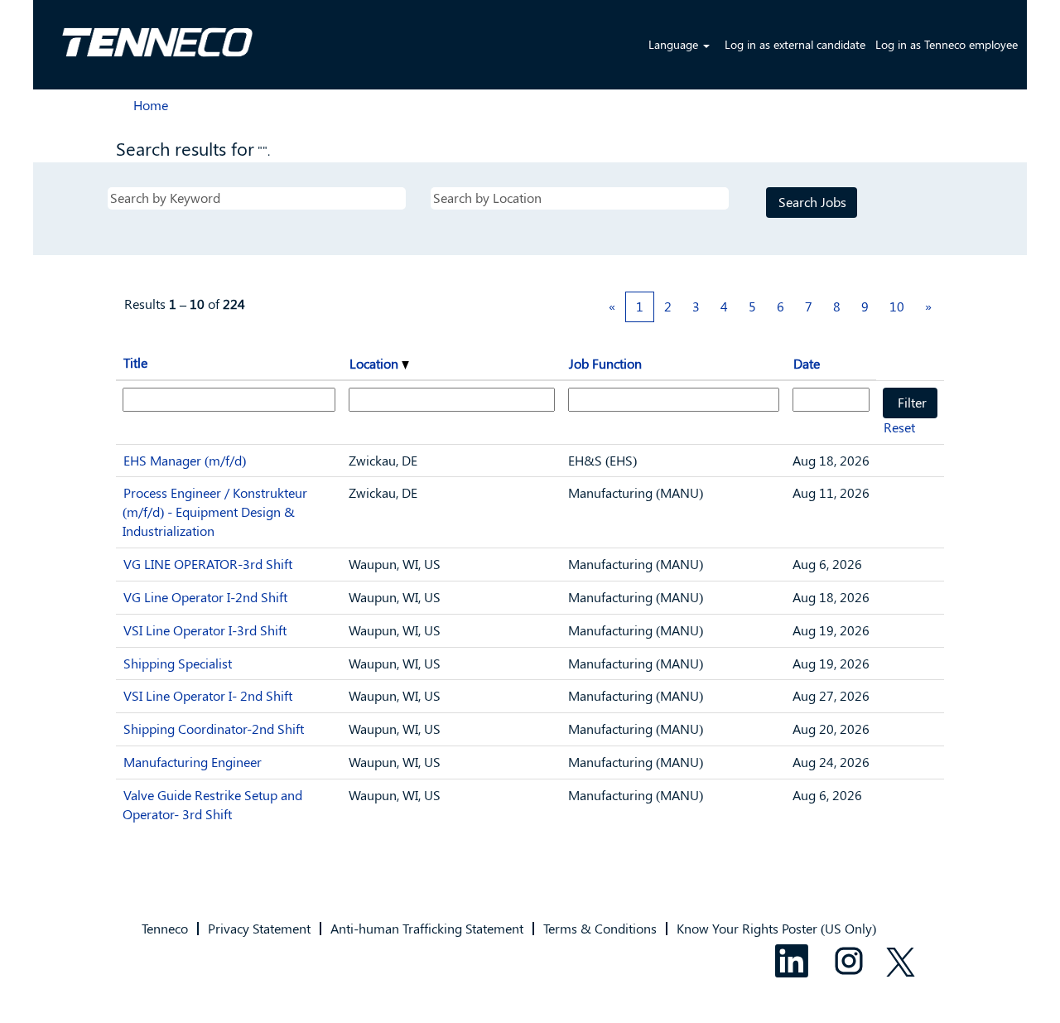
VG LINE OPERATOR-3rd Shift (207, 563)
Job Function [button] (605, 363)
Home (150, 104)
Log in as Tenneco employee (946, 44)
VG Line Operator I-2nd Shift (205, 597)
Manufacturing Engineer (192, 761)
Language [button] (674, 44)
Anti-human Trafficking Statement (426, 928)
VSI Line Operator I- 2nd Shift (207, 695)
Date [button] (806, 363)
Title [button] (135, 362)
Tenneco (165, 928)
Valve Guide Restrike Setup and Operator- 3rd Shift (212, 804)
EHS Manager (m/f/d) (184, 460)
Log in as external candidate (795, 44)
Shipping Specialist (177, 663)
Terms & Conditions (600, 928)
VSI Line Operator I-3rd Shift (205, 630)
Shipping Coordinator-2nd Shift (213, 728)
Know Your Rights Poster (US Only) (776, 928)
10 (896, 306)
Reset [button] (899, 427)
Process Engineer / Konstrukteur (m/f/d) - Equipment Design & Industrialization (215, 511)
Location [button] (375, 363)
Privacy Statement (259, 928)
